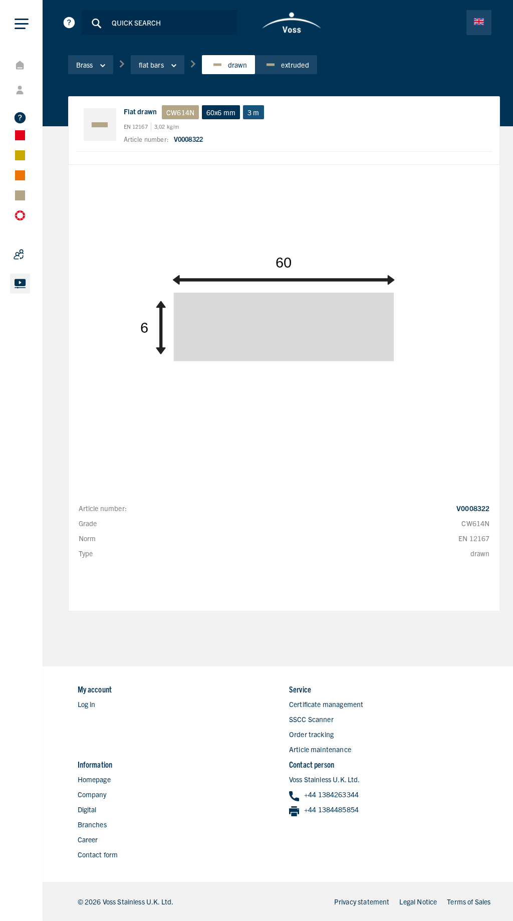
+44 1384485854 (331, 809)
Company (92, 794)
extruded (295, 64)
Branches (92, 824)
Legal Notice (418, 901)
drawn (237, 64)
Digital (87, 809)
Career (88, 839)
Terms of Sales (468, 901)
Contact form (98, 854)
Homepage (94, 779)
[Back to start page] (292, 22)
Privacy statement (362, 901)
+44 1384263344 (331, 794)
